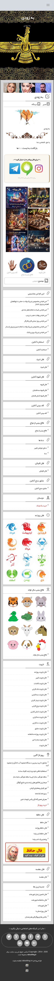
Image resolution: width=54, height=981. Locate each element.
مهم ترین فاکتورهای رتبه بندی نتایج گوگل (32, 782)
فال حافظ (43, 822)
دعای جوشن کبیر (40, 448)
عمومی (35, 281)
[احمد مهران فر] (43, 88)
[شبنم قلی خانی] (11, 88)
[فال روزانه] (17, 198)
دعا (20, 148)
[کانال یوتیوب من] (27, 943)
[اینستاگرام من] (23, 937)
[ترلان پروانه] (27, 88)
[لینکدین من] (20, 943)
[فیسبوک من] (30, 937)
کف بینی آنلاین (41, 413)
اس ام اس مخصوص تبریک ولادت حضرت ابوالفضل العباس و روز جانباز (29, 302)
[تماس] (16, 937)
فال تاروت (43, 745)
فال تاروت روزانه (40, 672)
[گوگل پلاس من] (34, 943)
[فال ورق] (17, 242)
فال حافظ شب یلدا (40, 833)
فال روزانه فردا (41, 911)
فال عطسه (43, 877)
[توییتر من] (9, 937)
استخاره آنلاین (41, 349)
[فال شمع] (17, 220)
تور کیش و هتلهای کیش (38, 788)
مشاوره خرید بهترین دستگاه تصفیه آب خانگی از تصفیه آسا (28, 764)
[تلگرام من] (38, 937)
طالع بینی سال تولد (40, 654)
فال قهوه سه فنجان (40, 390)
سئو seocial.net (41, 794)
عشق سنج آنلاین (41, 488)
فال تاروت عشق (41, 728)
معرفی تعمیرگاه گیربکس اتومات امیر (33, 799)
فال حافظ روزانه (41, 828)
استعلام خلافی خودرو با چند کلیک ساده (32, 771)
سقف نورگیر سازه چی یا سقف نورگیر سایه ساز (30, 777)
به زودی (27, 17)
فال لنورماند (42, 905)
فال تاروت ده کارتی (40, 723)
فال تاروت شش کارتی (39, 711)
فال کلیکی (43, 471)
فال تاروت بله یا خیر (39, 740)
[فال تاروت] (39, 198)
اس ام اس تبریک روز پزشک (37, 332)
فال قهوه (43, 384)
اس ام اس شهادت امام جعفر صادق (34, 310)
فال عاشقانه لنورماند (39, 900)
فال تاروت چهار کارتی (39, 700)
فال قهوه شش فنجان (39, 396)
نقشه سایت (17, 960)
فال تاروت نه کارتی (40, 717)
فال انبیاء (43, 367)
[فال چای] (39, 242)
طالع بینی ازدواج (41, 430)
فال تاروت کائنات (40, 683)
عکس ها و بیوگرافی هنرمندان (36, 917)
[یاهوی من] (45, 937)
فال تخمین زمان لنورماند (38, 894)
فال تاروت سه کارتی (39, 694)
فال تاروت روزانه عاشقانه (37, 734)
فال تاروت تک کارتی (39, 689)
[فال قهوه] (39, 220)
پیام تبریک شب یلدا (40, 839)
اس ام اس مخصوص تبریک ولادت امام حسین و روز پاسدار (26, 327)
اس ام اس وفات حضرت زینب (36, 315)
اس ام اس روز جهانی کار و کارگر (35, 321)
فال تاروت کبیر (41, 678)
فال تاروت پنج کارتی (39, 706)
